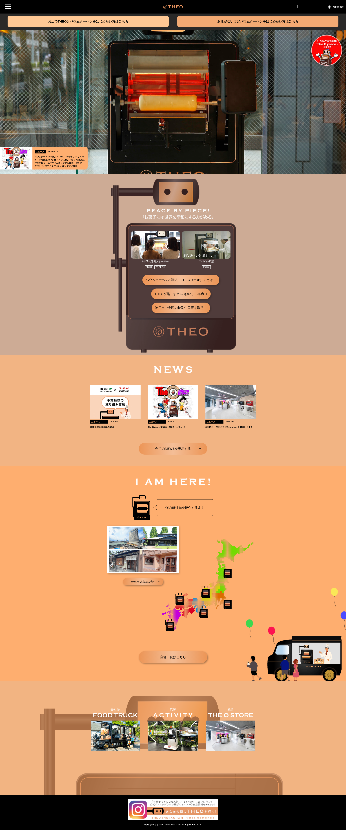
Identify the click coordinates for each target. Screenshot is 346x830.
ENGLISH (160, 267)
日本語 (149, 267)
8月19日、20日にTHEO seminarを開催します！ (229, 427)
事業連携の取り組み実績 (102, 427)
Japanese (338, 6)
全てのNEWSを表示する (173, 448)
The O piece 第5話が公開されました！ (166, 427)
